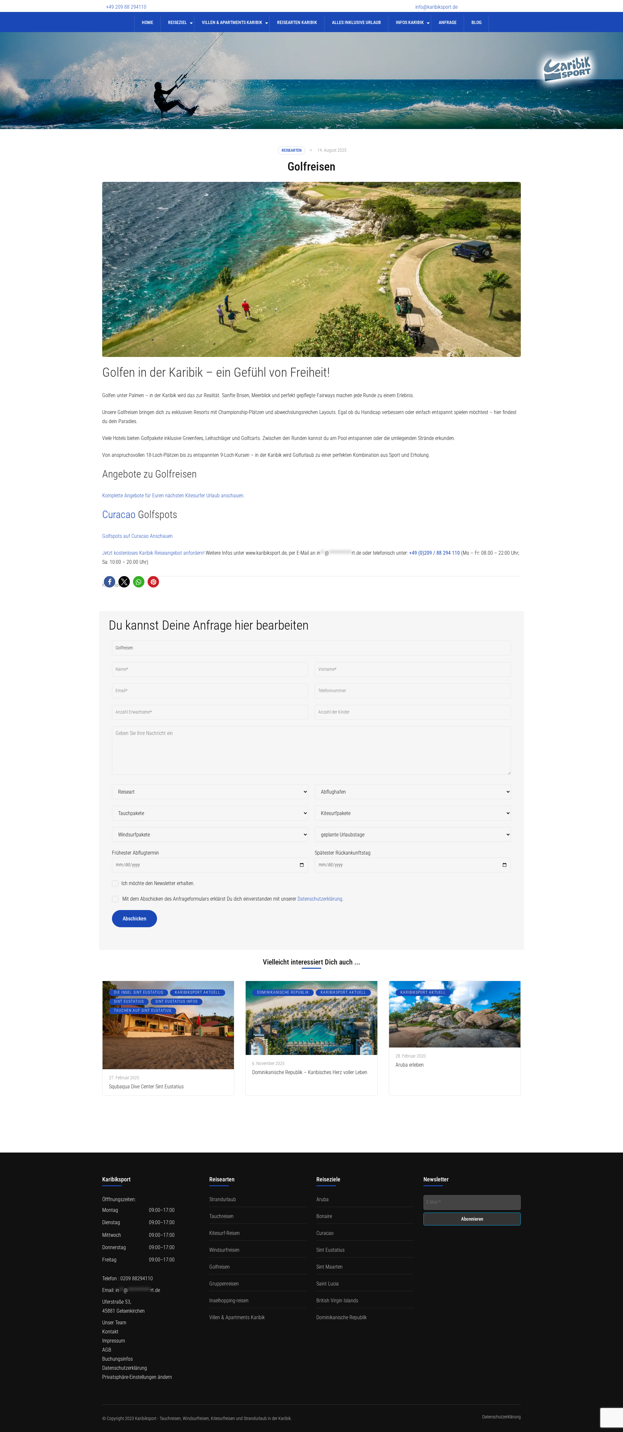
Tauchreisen (221, 1216)
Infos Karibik (410, 22)
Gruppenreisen (224, 1284)
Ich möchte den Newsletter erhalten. (157, 883)
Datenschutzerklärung (320, 899)
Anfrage (448, 22)
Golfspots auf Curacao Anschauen (137, 536)
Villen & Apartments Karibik (232, 22)
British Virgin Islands (337, 1300)
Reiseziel (177, 22)
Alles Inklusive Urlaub (356, 22)
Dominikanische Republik (283, 992)
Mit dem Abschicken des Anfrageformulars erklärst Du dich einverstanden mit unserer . (232, 899)
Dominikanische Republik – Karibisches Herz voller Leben (309, 1072)
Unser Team (114, 1323)
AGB (106, 1350)
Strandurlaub (222, 1199)
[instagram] (506, 2)
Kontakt (110, 1332)
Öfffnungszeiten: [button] (119, 1199)
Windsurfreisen (224, 1250)
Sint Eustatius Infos (176, 1001)
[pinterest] (517, 2)
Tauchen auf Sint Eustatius (142, 1010)
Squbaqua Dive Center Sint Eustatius (146, 1086)
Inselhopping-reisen (229, 1300)
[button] (109, 581)
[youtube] (495, 2)
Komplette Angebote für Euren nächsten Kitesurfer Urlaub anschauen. (173, 495)
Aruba (322, 1199)
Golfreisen (219, 1267)
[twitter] (483, 2)
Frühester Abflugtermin (135, 853)
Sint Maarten (329, 1267)
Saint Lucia (327, 1284)
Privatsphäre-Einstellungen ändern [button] (137, 1377)
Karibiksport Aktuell (197, 992)
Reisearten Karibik (297, 22)
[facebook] (472, 2)
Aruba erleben (410, 1065)
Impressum (113, 1341)
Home (147, 22)
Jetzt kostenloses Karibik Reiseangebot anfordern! (153, 553)
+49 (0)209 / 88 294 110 (434, 553)
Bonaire (324, 1216)
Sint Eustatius (129, 1001)
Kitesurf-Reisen (224, 1233)
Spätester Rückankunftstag (343, 853)
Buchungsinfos (117, 1359)
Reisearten (291, 150)
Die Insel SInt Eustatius (138, 992)
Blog (476, 22)
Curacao (120, 514)
